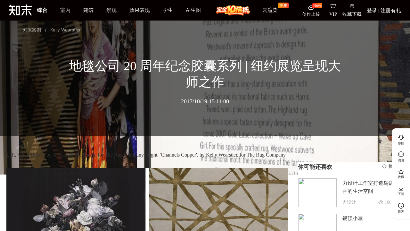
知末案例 (32, 29)
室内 (65, 10)
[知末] (20, 10)
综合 (42, 10)
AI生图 (193, 10)
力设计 (349, 202)
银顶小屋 (352, 218)
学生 (168, 10)
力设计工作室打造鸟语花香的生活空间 (370, 187)
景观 (111, 10)
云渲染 (270, 10)
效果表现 (139, 10)
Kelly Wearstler (65, 29)
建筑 (88, 10)
